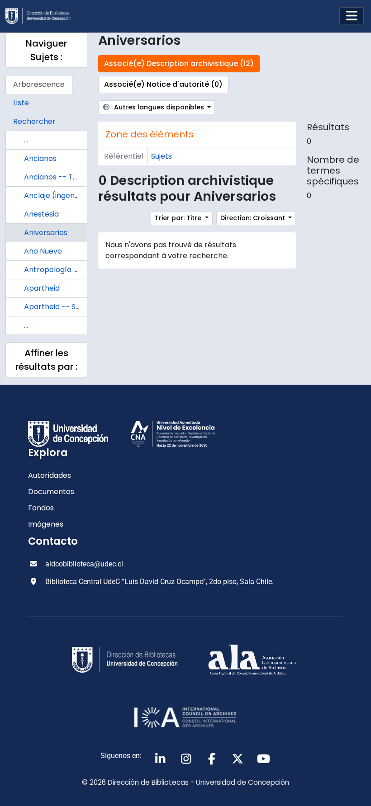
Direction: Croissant (253, 217)
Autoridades (49, 475)
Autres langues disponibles (159, 107)
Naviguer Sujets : (46, 50)
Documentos (51, 491)
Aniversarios (45, 232)
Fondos (41, 508)
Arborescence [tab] (39, 84)
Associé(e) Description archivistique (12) (179, 63)
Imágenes (45, 524)
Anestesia (41, 214)
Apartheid (42, 288)
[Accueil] (41, 16)
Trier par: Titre (179, 217)
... (26, 140)
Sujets (161, 156)
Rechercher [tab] (34, 121)
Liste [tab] (21, 103)
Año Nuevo (43, 251)
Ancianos (40, 158)
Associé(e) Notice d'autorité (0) (163, 84)
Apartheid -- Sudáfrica (64, 307)
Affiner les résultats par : (46, 360)
